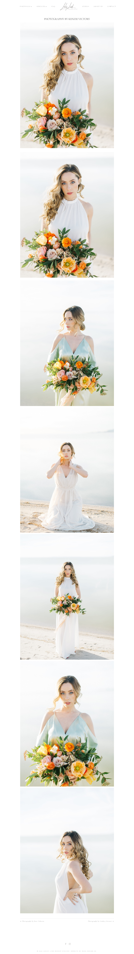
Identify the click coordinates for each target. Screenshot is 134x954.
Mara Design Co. (89, 951)
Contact (111, 6)
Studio (85, 6)
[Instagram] (70, 944)
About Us (98, 6)
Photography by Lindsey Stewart (101, 921)
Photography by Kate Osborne (32, 921)
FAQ (53, 6)
